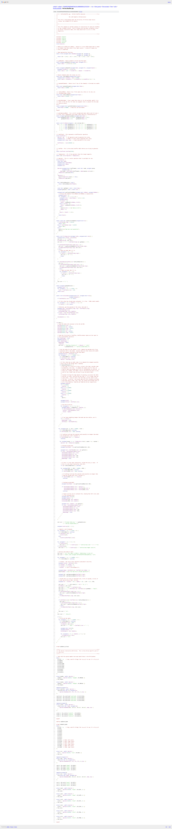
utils (115, 6)
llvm (111, 6)
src (92, 6)
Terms (15, 827)
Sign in (169, 2)
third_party (97, 6)
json (170, 826)
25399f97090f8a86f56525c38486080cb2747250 (76, 6)
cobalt (55, 6)
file (81, 11)
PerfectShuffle (57, 8)
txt (166, 826)
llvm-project (105, 6)
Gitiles (8, 827)
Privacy (11, 827)
